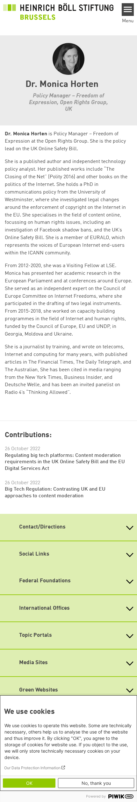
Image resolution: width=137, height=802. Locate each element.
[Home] (58, 11)
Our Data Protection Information (32, 767)
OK (29, 783)
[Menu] (128, 9)
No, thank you (96, 783)
